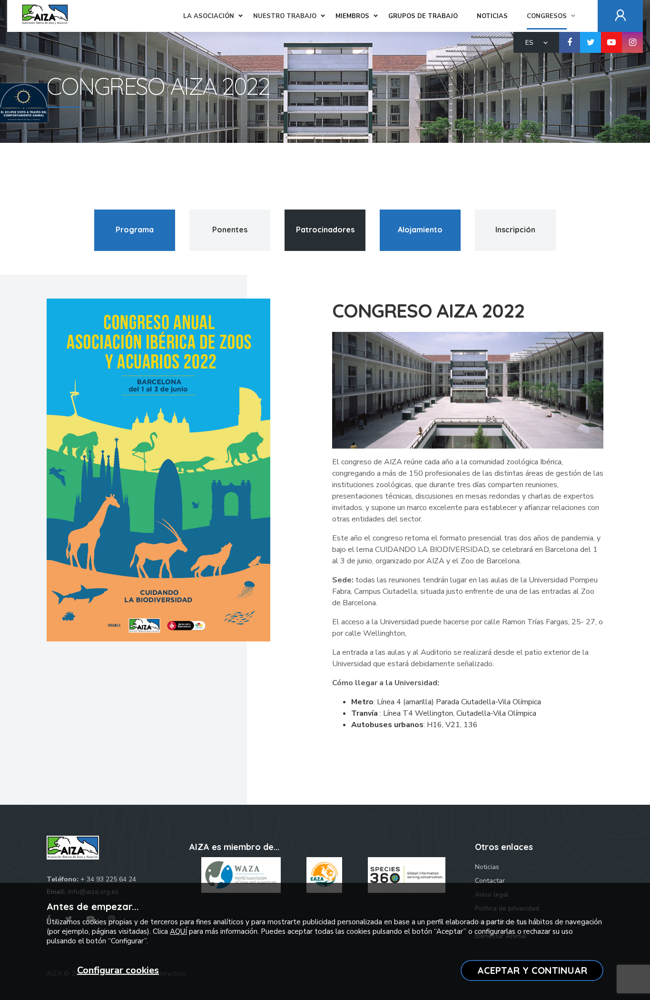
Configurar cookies (118, 970)
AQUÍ (178, 931)
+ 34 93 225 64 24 (108, 879)
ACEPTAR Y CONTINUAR (532, 970)
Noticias (487, 866)
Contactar (490, 880)
